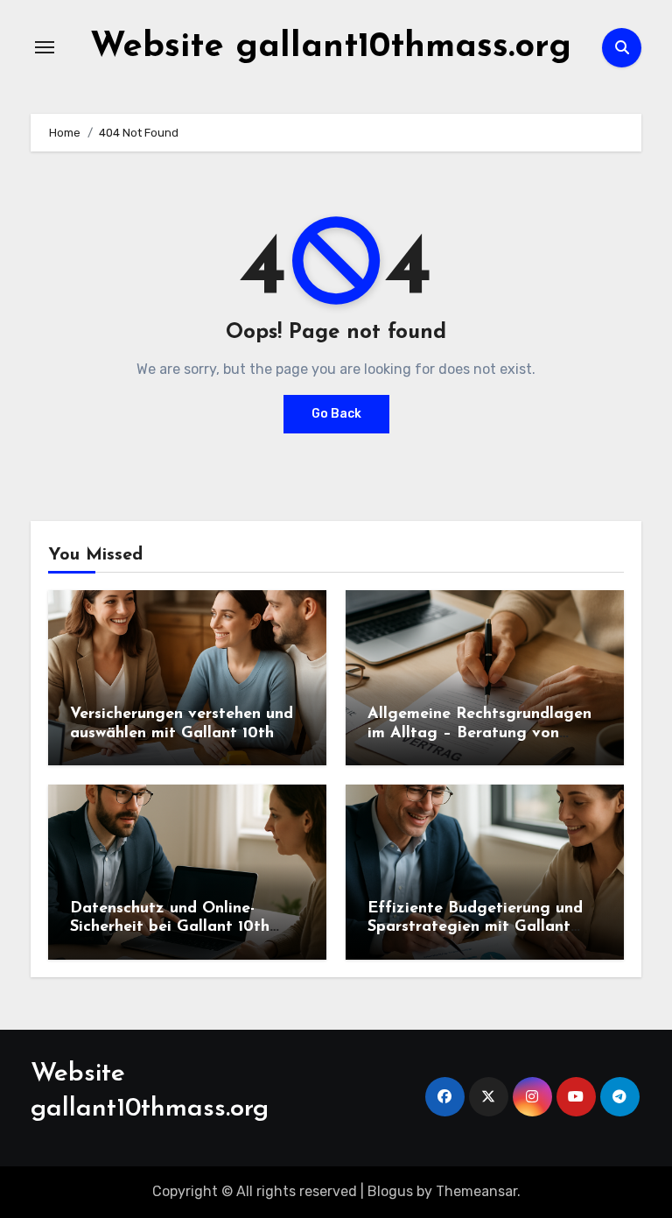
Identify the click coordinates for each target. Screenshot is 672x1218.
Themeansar (476, 1191)
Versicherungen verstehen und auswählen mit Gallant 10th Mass (181, 733)
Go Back (336, 413)
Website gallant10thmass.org (330, 47)
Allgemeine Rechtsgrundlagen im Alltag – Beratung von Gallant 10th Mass (480, 733)
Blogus (390, 1191)
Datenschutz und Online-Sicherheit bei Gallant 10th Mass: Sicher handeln (170, 927)
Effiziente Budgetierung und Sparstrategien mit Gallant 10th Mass (475, 927)
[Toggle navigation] (45, 47)
